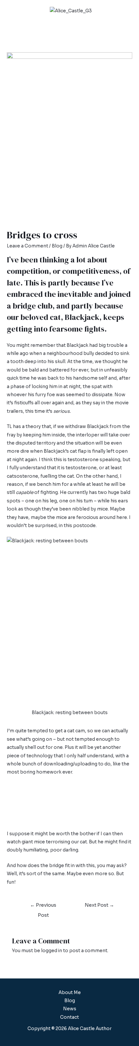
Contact (69, 1017)
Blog (57, 246)
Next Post (99, 905)
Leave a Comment (27, 246)
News (69, 1009)
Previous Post (43, 906)
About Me (70, 992)
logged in (51, 950)
